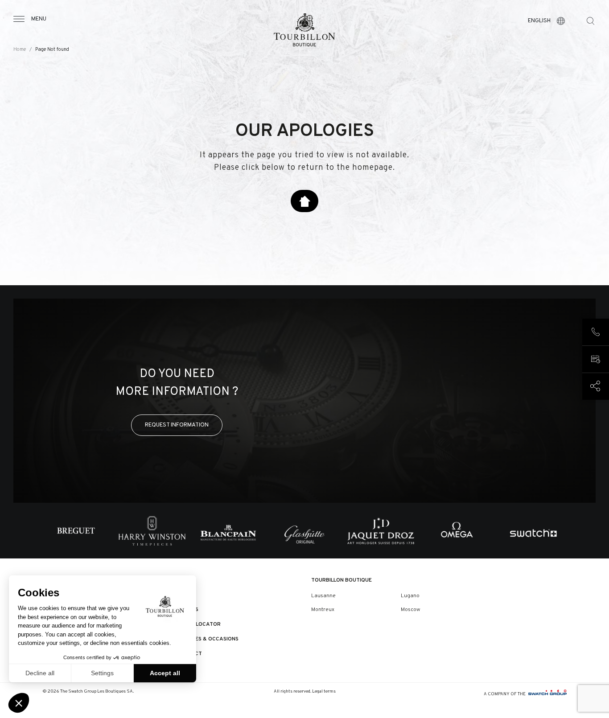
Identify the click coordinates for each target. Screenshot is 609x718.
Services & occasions (208, 639)
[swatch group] (547, 694)
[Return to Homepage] (304, 201)
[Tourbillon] (304, 29)
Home (19, 49)
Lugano (410, 596)
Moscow (410, 609)
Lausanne (323, 596)
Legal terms (324, 691)
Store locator (199, 624)
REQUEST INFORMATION (177, 425)
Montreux (322, 609)
